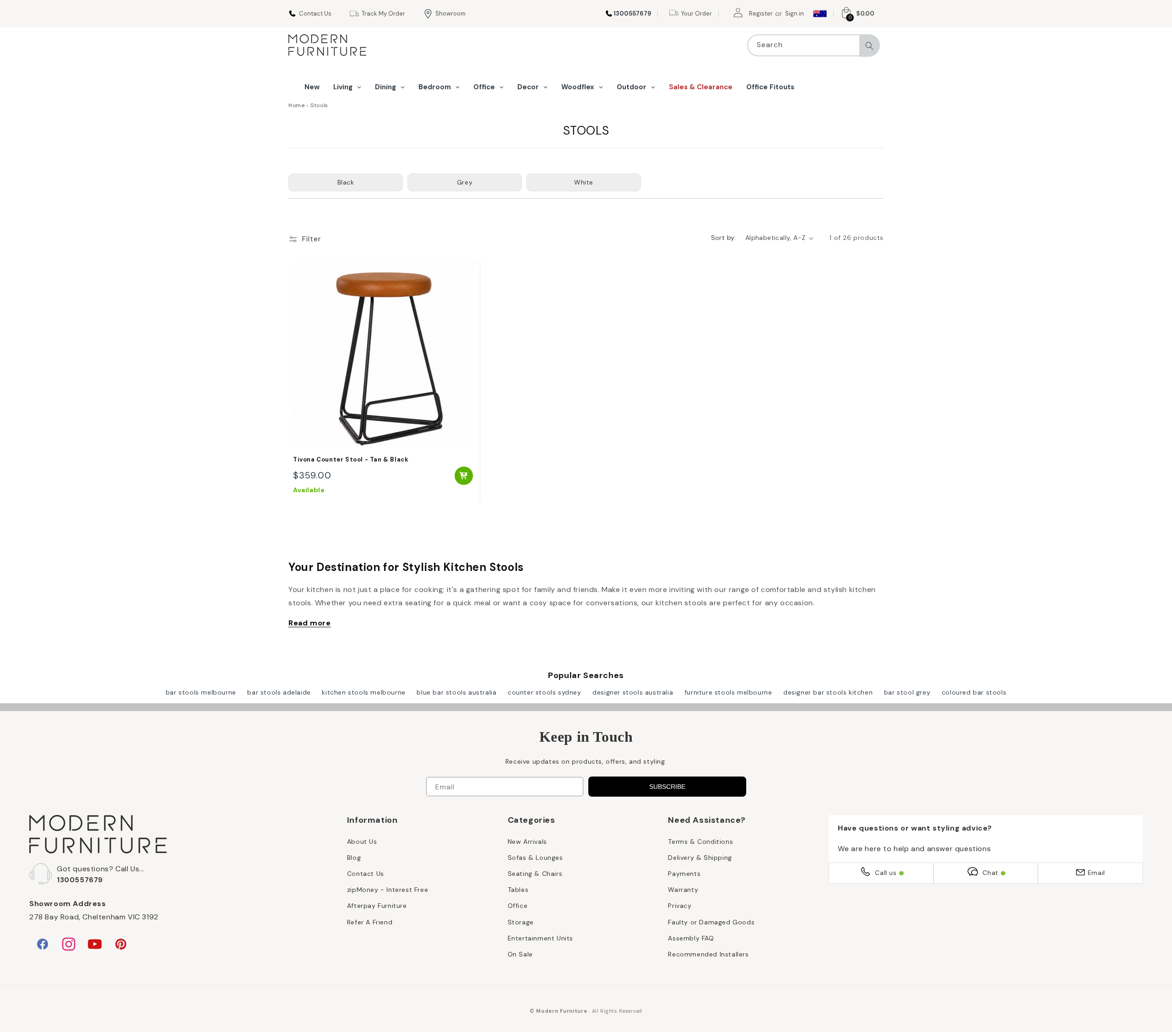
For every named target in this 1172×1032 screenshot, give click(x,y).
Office (518, 906)
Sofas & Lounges (535, 857)
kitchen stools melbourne (363, 692)
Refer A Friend (369, 922)
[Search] (869, 46)
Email (1096, 873)
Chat (990, 873)
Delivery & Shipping (700, 857)
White (583, 182)
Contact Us (365, 873)
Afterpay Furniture (377, 906)
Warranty (683, 889)
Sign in (794, 13)
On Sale (520, 954)
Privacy (679, 906)
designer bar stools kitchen (828, 692)
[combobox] (813, 45)
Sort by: (723, 238)
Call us (885, 873)
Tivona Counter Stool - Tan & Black (350, 459)
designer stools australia (632, 692)
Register (761, 13)
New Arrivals (527, 841)
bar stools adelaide (278, 692)
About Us (362, 841)
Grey (464, 182)
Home (296, 105)
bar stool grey (907, 692)
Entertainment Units (540, 938)
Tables (518, 889)
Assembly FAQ (691, 938)
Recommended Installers (708, 954)
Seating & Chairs (535, 873)
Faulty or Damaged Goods (711, 922)
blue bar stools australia (456, 692)
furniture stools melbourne (728, 692)
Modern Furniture (561, 1011)
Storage (521, 922)
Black (345, 182)
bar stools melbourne (201, 692)
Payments (684, 873)
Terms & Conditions (700, 841)
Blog (354, 857)
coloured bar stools (974, 692)
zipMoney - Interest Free (387, 889)
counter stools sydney (544, 692)
